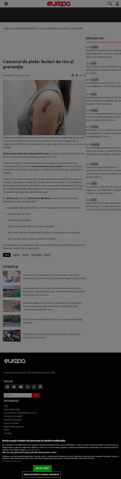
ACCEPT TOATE (42, 468)
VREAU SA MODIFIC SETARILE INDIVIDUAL (41, 474)
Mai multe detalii (33, 450)
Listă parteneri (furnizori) (11, 461)
